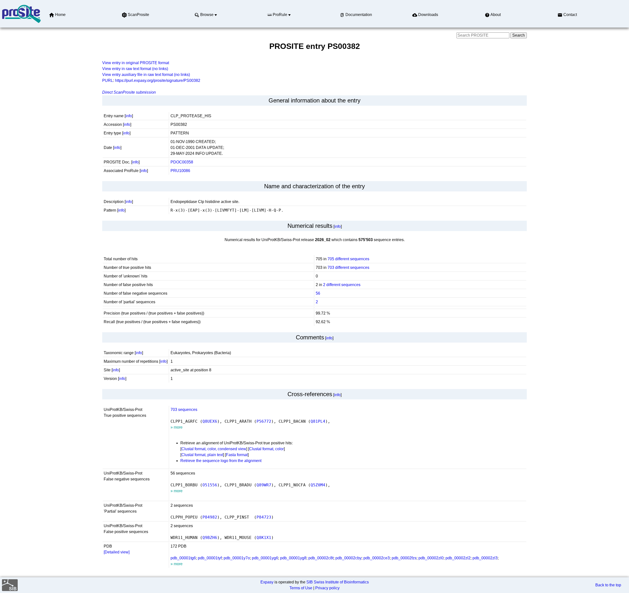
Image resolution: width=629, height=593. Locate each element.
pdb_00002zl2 (458, 558)
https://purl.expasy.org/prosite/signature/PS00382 (157, 80)
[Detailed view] (116, 552)
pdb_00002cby (348, 558)
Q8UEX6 (209, 421)
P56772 (264, 421)
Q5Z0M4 (318, 485)
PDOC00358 (182, 162)
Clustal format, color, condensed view (213, 449)
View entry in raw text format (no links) (135, 69)
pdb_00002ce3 (376, 558)
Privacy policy (327, 588)
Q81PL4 (318, 421)
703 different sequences (348, 267)
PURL (107, 80)
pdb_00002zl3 (485, 558)
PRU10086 (180, 171)
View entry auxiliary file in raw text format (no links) (146, 74)
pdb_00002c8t (320, 558)
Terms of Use (300, 588)
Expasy (266, 582)
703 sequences (184, 409)
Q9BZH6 (209, 537)
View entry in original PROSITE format (135, 63)
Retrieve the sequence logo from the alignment (220, 461)
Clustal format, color (266, 449)
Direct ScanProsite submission (129, 92)
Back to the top (608, 585)
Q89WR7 (264, 485)
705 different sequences (348, 259)
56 (318, 293)
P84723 (264, 517)
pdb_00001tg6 (183, 558)
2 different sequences (341, 285)
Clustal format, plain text (202, 455)
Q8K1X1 (264, 537)
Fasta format (237, 455)
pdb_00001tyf (210, 558)
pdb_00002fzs (404, 558)
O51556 (209, 485)
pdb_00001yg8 (293, 558)
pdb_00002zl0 (430, 558)
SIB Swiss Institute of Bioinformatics (337, 582)
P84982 (209, 517)
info (129, 116)
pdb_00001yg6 (265, 558)
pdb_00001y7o (237, 558)
